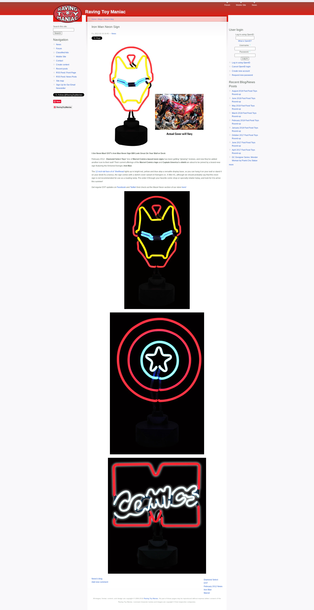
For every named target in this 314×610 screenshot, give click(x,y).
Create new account (241, 71)
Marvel (207, 593)
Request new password (242, 75)
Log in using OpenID (241, 63)
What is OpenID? (245, 41)
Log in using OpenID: (245, 34)
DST (206, 583)
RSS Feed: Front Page (66, 73)
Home (94, 19)
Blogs (100, 19)
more (231, 165)
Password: (245, 52)
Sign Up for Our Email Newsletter (65, 86)
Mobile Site (241, 5)
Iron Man (208, 590)
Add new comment (100, 582)
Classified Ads (62, 52)
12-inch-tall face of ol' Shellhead (110, 171)
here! (184, 187)
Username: (245, 45)
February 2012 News (213, 586)
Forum (227, 5)
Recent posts (62, 69)
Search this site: (60, 26)
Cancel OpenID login (241, 66)
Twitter (133, 187)
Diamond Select (211, 580)
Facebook (121, 187)
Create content (62, 65)
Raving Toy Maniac (151, 598)
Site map (60, 81)
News (254, 5)
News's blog (109, 19)
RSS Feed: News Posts (66, 77)
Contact (59, 61)
